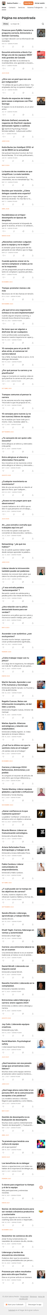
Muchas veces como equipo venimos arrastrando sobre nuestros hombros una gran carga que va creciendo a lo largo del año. (16, 1072)
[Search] (43, 24)
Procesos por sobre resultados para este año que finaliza (16, 1272)
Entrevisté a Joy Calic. (10, 1030)
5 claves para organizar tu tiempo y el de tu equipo (18, 1186)
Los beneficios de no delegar (15, 1163)
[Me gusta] (3, 46)
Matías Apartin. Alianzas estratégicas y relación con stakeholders (15, 726)
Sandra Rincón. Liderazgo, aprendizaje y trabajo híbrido (15, 914)
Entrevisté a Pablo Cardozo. (12, 872)
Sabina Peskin (13, 43)
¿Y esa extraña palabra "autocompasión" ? (13, 588)
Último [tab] (5, 24)
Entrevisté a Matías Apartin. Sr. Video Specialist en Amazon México (16, 733)
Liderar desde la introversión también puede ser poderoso (15, 569)
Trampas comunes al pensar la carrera (16, 395)
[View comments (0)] (13, 46)
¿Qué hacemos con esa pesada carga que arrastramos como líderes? (16, 1066)
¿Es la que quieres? (9, 1147)
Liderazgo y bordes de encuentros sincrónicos (13, 1253)
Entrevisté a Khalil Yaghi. (11, 936)
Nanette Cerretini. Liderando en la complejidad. (18, 984)
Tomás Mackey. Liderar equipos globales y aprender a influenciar (17, 790)
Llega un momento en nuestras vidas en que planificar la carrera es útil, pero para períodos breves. (18, 377)
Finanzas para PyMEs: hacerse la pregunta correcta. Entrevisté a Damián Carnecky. (17, 33)
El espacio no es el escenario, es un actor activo (18, 108)
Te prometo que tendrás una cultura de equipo (15, 1142)
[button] (3, 7)
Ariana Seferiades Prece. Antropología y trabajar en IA (15, 848)
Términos (33, 1296)
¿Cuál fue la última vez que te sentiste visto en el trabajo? (16, 746)
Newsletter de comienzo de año (17, 1236)
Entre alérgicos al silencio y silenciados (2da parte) (17, 445)
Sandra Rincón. (8, 919)
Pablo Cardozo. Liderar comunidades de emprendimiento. (13, 867)
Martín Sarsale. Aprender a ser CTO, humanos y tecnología (16, 683)
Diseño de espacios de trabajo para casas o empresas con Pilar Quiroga (17, 101)
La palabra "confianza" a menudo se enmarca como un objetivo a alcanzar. (16, 818)
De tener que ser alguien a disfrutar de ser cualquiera (14, 330)
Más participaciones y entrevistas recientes (15, 1191)
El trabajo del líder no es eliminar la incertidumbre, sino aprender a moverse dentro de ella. (18, 61)
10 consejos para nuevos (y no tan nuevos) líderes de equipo (16, 415)
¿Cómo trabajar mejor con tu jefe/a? (15, 659)
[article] (23, 38)
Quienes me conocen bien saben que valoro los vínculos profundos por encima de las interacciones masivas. (16, 575)
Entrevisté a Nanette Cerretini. (13, 989)
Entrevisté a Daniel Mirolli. (12, 972)
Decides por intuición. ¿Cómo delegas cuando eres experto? (16, 192)
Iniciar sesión (40, 3)
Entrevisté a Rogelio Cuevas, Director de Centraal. (17, 711)
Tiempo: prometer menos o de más (16, 289)
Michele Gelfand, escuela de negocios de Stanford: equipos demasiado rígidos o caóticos (16, 123)
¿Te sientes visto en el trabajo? (13, 751)
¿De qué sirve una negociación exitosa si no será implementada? (18, 311)
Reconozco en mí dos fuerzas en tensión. (18, 294)
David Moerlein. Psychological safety (16, 1042)
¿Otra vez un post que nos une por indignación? (16, 80)
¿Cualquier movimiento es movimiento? (14, 482)
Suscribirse (28, 3)
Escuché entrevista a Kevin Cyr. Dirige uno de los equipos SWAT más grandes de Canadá (17, 55)
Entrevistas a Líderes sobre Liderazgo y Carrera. (17, 1007)
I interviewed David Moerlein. (13, 1047)
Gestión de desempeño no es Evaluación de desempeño (16, 1118)
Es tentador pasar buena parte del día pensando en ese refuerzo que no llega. (17, 248)
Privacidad (24, 1296)
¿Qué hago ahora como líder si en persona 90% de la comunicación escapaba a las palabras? (18, 1093)
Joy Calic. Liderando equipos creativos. (15, 1025)
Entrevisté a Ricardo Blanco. (13, 836)
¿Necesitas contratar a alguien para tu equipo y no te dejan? (16, 243)
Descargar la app (34, 1304)
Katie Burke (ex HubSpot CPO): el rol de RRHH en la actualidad (18, 148)
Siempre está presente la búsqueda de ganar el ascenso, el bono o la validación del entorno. (18, 224)
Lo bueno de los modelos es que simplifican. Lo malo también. (17, 172)
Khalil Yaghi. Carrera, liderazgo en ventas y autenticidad (18, 931)
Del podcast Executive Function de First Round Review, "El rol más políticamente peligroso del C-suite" (17, 154)
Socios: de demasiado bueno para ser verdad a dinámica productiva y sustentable (18, 1212)
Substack (11, 1310)
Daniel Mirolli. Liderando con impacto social (15, 967)
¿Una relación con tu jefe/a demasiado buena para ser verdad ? (14, 609)
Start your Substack (15, 1304)
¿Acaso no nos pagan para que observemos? (16, 502)
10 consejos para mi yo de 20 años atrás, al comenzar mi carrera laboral (16, 351)
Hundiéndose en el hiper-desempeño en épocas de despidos (14, 217)
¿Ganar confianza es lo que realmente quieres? (15, 812)
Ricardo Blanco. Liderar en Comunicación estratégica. (15, 831)
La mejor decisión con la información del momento (18, 40)
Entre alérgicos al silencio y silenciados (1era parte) (15, 458)
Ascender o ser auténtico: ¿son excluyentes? (17, 635)
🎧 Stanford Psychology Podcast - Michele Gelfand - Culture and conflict (16, 130)
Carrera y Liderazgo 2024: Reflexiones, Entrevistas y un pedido (16, 770)
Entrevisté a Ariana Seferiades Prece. (16, 853)
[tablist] (11, 24)
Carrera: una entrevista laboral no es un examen (18, 948)
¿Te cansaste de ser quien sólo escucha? (16, 439)
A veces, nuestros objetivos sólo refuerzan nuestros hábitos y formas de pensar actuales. (17, 895)
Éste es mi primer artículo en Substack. (17, 1277)
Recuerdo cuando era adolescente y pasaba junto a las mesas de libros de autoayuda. (16, 594)
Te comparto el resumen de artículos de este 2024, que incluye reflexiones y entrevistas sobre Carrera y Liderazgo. (17, 776)
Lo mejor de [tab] (15, 24)
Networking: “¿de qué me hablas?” (14, 545)
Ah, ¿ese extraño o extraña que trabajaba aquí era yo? (16, 526)
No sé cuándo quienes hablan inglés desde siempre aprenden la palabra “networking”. (16, 551)
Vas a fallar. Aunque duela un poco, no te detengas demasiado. (18, 358)
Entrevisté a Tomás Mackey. (12, 795)
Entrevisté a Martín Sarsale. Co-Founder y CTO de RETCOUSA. (18, 689)
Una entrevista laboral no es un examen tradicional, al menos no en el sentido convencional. (17, 953)
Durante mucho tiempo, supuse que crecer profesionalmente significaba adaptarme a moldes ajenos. (16, 640)
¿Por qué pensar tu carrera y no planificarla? (17, 371)
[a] (41, 33)
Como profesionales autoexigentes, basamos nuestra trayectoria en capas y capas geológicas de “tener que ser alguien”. (17, 336)
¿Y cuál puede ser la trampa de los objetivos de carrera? (16, 890)
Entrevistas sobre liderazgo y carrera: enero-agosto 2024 (16, 1001)
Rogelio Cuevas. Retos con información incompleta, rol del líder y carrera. (17, 704)
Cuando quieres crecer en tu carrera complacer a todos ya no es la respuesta (17, 264)
